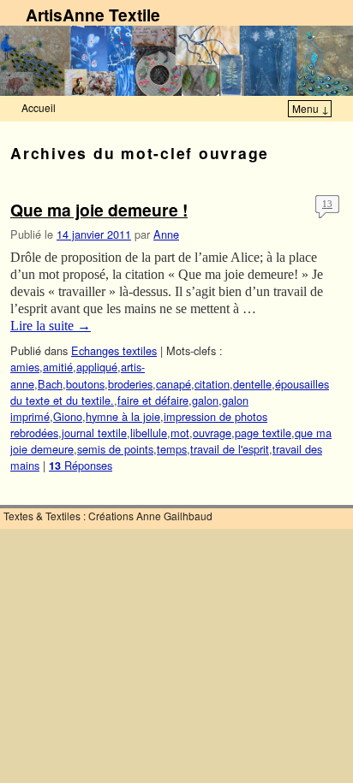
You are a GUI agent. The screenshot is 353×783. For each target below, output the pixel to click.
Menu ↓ (310, 108)
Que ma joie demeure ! (99, 210)
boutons (85, 384)
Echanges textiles (114, 350)
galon (205, 400)
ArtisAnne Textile (93, 15)
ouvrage (212, 432)
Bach (50, 384)
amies (24, 367)
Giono (67, 416)
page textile (263, 432)
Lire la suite (50, 325)
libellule (148, 432)
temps (172, 449)
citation (212, 384)
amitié (58, 367)
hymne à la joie (123, 416)
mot (180, 432)
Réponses (80, 465)
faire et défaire (152, 400)
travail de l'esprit (229, 449)
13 (327, 204)
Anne (166, 234)
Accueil (38, 107)
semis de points (115, 449)
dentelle (252, 384)
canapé (173, 384)
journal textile (94, 432)
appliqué (96, 367)
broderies (130, 384)
